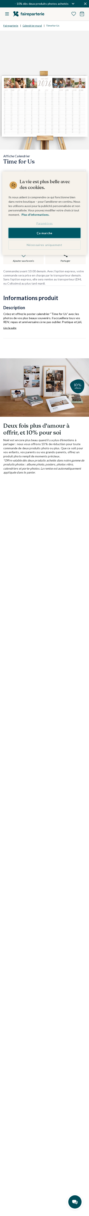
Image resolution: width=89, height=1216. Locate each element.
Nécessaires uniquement (44, 245)
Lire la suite (10, 327)
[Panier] (82, 14)
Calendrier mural (32, 25)
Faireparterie (10, 25)
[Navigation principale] (7, 14)
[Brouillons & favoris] (73, 14)
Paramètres (44, 223)
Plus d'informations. (35, 214)
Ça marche (44, 233)
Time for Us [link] (52, 25)
